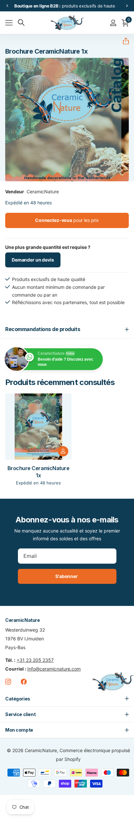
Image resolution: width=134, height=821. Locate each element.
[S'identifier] (113, 23)
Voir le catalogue (9, 23)
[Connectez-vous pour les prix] (63, 451)
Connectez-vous (67, 220)
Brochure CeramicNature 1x (38, 472)
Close (67, 698)
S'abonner (67, 576)
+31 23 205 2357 (35, 660)
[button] (7, 5)
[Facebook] (24, 682)
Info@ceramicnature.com (54, 669)
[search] (21, 22)
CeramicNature (43, 191)
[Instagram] (8, 682)
